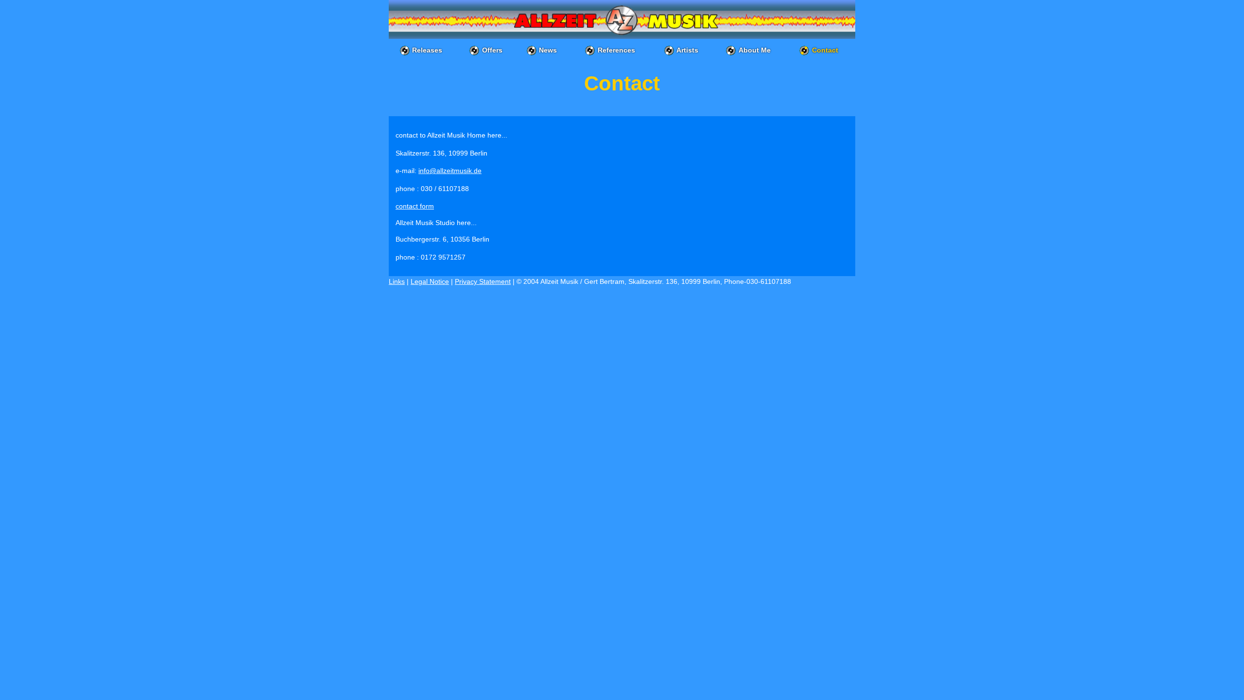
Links (397, 281)
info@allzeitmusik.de (450, 171)
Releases (427, 50)
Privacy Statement (483, 281)
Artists (687, 50)
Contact (825, 50)
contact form (415, 206)
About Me (755, 50)
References (616, 50)
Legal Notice (430, 281)
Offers (492, 50)
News (548, 50)
